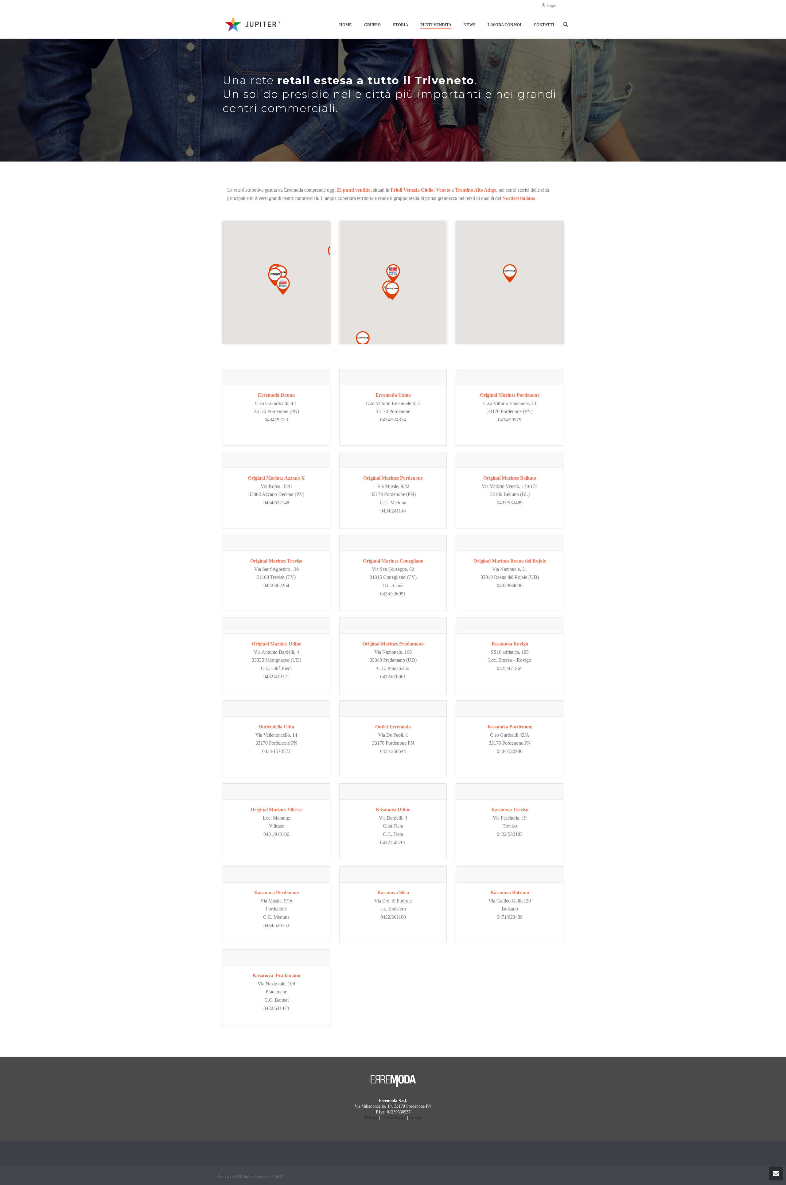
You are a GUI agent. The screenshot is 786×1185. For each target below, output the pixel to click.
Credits (415, 1117)
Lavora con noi (504, 24)
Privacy (371, 1117)
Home (345, 24)
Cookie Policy (393, 1117)
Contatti (544, 24)
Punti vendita (435, 24)
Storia (400, 24)
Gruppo (372, 24)
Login (551, 5)
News (469, 24)
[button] (283, 285)
